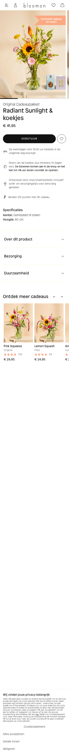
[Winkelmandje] (62, 5)
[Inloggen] (15, 5)
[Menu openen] (6, 5)
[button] (29, 138)
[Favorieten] (53, 5)
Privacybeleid (19, 706)
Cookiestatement (34, 726)
